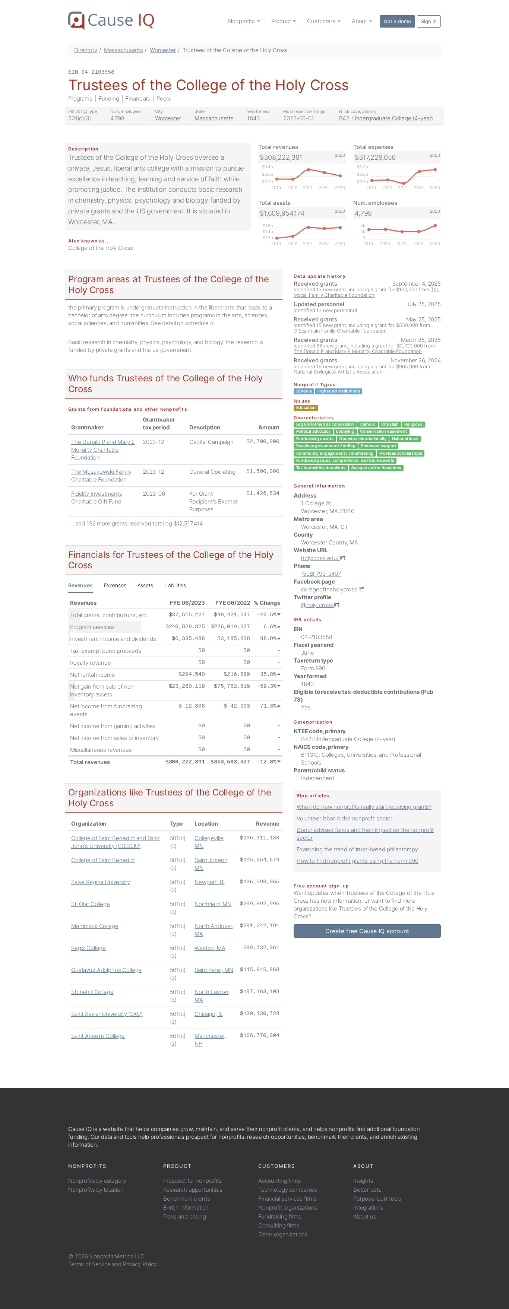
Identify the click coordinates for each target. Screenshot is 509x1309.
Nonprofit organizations (287, 1207)
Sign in (429, 21)
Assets (145, 585)
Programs (80, 98)
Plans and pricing (184, 1216)
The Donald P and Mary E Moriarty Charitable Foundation (103, 449)
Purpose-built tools (377, 1198)
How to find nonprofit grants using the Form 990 (357, 860)
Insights (363, 1180)
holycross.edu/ (320, 558)
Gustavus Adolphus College (106, 969)
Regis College (88, 947)
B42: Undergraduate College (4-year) (386, 118)
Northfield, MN (213, 904)
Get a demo (397, 21)
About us (364, 1216)
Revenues (80, 585)
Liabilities (175, 585)
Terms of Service (89, 1264)
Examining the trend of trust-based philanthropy (357, 849)
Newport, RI (209, 882)
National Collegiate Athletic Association (338, 372)
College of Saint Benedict (103, 860)
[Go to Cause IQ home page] (111, 21)
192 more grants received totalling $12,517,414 (144, 523)
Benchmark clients (186, 1198)
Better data (367, 1189)
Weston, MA (210, 947)
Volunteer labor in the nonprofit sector (344, 818)
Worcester (163, 50)
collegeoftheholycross (330, 589)
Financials (137, 98)
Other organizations (283, 1234)
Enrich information (186, 1207)
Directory (85, 50)
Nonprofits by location (96, 1189)
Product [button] (282, 21)
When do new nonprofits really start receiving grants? (364, 806)
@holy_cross (317, 605)
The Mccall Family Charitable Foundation (366, 292)
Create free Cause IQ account (367, 931)
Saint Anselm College (98, 1035)
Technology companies (287, 1189)
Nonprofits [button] (242, 21)
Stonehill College (92, 991)
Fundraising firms (279, 1216)
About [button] (360, 21)
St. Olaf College (90, 904)
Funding (109, 98)
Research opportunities (192, 1189)
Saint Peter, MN (214, 969)
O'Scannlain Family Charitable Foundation (340, 331)
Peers (164, 98)
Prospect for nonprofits (192, 1180)
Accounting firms (279, 1180)
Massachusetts (123, 50)
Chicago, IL (208, 1013)
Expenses (115, 585)
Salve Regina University (100, 882)
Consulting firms (279, 1225)
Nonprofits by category (97, 1180)
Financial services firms (287, 1198)
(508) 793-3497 (321, 573)
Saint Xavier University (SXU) (107, 1013)
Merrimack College (94, 926)
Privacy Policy (140, 1264)
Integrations (368, 1207)
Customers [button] (322, 21)
